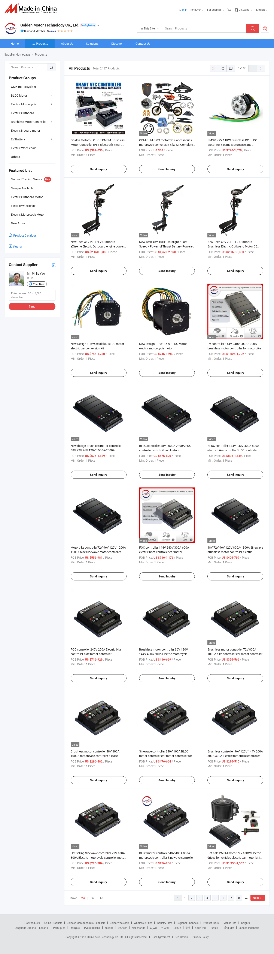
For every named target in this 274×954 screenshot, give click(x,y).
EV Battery (18, 139)
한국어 (165, 927)
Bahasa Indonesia (249, 927)
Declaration (181, 937)
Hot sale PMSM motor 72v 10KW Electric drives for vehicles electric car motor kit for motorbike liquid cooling (235, 857)
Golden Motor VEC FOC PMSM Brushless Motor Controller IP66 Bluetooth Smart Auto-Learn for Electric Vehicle (98, 144)
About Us (67, 43)
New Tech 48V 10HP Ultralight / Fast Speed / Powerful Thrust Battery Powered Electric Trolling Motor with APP (166, 246)
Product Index (211, 923)
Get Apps (244, 9)
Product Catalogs (25, 235)
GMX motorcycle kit (24, 87)
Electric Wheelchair (23, 148)
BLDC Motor (19, 95)
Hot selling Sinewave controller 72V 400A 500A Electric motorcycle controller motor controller (98, 857)
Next (256, 898)
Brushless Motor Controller (28, 122)
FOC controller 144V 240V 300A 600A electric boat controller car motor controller (164, 551)
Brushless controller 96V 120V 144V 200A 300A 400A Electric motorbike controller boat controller (235, 755)
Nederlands (138, 927)
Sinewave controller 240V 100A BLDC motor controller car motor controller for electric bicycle (165, 755)
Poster (17, 246)
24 (83, 898)
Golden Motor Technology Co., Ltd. (49, 25)
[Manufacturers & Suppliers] (31, 8)
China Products (53, 923)
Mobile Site (229, 923)
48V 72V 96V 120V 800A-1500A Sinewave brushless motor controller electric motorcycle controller (235, 551)
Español (44, 927)
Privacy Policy (200, 937)
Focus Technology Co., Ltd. (109, 937)
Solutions (92, 43)
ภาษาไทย (200, 927)
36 (92, 898)
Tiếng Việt (228, 927)
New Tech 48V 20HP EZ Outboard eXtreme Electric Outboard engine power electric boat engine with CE (97, 246)
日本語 (177, 927)
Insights (245, 923)
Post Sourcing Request (265, 28)
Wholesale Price (143, 923)
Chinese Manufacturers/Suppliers (86, 923)
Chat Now (39, 284)
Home (15, 43)
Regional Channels (187, 923)
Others (15, 157)
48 (101, 898)
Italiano (109, 927)
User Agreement (161, 937)
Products (42, 43)
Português (59, 927)
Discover (117, 43)
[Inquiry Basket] (230, 9)
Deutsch (122, 927)
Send (32, 306)
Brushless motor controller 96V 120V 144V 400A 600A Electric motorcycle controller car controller (163, 653)
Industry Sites (164, 923)
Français (75, 927)
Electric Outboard (22, 113)
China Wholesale (119, 923)
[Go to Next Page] (261, 68)
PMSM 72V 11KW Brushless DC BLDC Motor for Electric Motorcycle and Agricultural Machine (232, 144)
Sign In (183, 9)
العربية (153, 927)
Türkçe (214, 927)
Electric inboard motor (25, 130)
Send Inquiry (98, 169)
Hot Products (32, 923)
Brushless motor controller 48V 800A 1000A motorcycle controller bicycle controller (95, 755)
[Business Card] (53, 265)
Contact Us (143, 43)
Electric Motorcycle (23, 104)
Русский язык (92, 927)
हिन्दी (188, 927)
